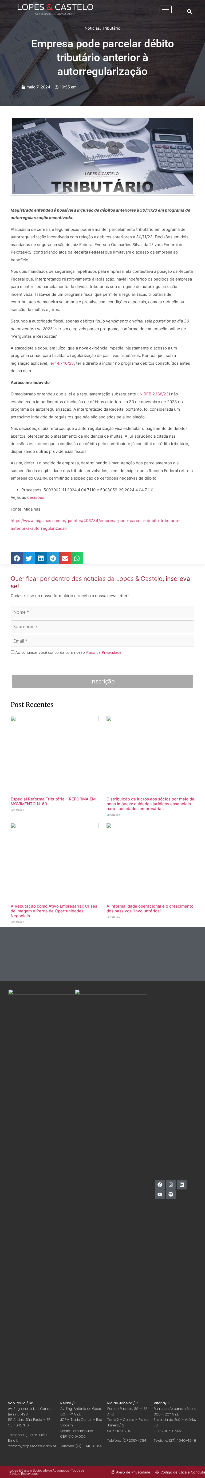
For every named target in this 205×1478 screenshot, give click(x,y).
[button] (189, 11)
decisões (35, 497)
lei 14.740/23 (61, 363)
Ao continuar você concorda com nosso (67, 652)
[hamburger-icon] (166, 9)
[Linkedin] (182, 1184)
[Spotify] (171, 1194)
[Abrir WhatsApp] (192, 1464)
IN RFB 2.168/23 (154, 393)
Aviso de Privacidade (103, 652)
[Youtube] (160, 1194)
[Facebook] (160, 1184)
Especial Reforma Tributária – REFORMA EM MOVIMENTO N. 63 (53, 801)
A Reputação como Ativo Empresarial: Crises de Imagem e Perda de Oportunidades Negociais (54, 911)
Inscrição (102, 681)
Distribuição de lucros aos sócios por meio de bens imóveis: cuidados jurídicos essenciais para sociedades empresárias (150, 803)
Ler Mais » (17, 810)
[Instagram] (171, 1184)
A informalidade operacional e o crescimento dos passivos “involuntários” (150, 908)
